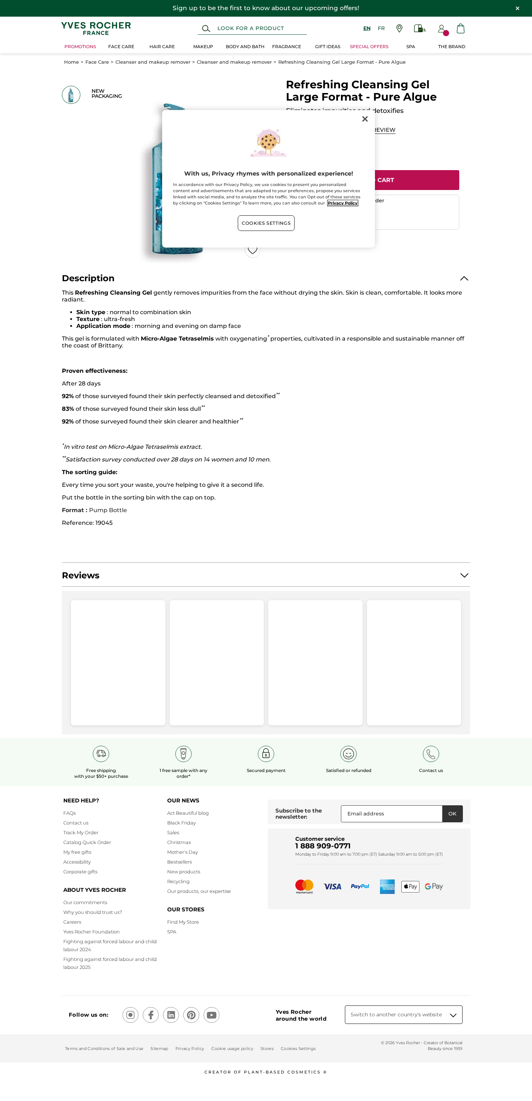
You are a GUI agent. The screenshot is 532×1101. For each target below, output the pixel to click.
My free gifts (77, 852)
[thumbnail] (71, 95)
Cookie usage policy (232, 1048)
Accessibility (77, 862)
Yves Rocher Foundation (91, 932)
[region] (268, 179)
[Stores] (399, 28)
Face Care (97, 62)
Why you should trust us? (92, 912)
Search (206, 28)
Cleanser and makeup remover (152, 62)
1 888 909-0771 (323, 845)
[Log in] (441, 28)
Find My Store (183, 922)
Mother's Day (182, 852)
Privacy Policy (190, 1048)
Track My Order (80, 832)
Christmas (179, 842)
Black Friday (181, 823)
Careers (72, 922)
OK (452, 813)
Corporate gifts (80, 871)
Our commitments (85, 902)
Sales (173, 832)
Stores (267, 1048)
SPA (171, 932)
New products (183, 871)
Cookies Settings (266, 223)
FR (381, 28)
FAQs (69, 813)
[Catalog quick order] (420, 28)
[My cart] (461, 28)
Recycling (178, 881)
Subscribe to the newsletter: (298, 813)
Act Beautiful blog (188, 813)
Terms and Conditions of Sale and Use (104, 1048)
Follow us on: (88, 1014)
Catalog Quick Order (87, 842)
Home (71, 62)
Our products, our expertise (199, 891)
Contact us (75, 823)
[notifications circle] (446, 33)
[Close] (365, 119)
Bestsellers (179, 862)
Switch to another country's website (396, 1014)
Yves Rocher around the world (301, 1015)
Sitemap (159, 1048)
